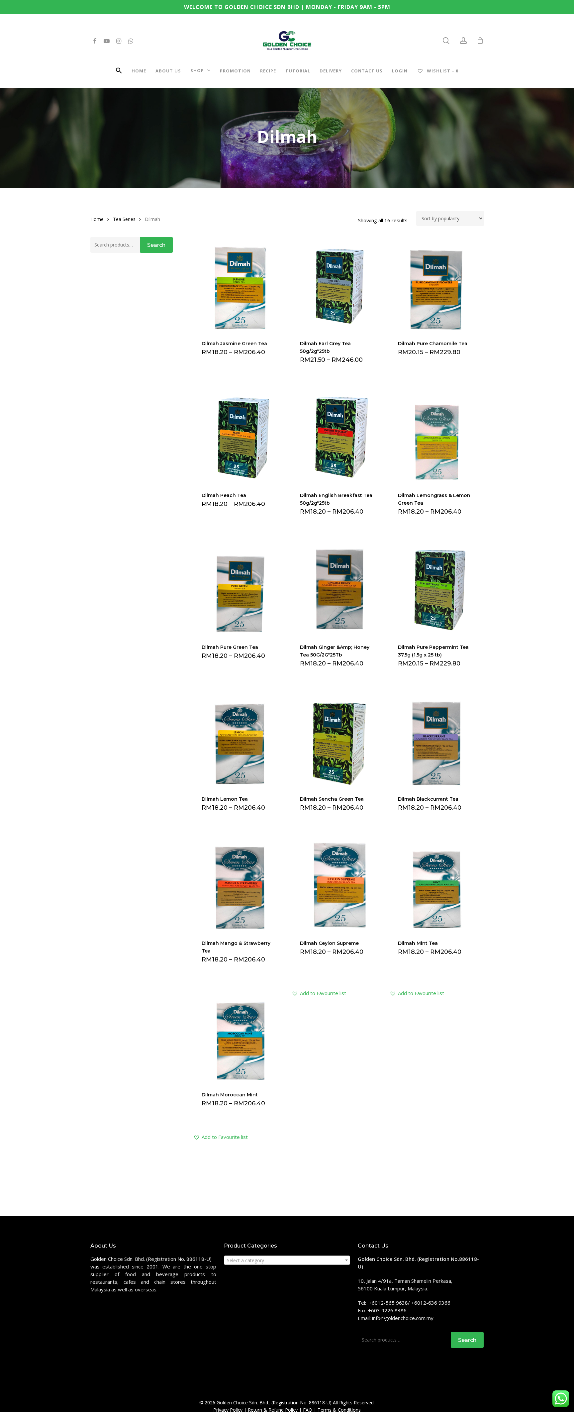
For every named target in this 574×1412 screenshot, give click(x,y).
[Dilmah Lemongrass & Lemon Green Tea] (436, 436)
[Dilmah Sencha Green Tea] (338, 740)
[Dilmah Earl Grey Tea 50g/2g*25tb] (338, 285)
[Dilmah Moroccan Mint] (240, 1036)
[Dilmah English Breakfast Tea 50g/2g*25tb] (338, 436)
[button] (319, 993)
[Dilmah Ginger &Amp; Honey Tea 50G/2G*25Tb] (338, 588)
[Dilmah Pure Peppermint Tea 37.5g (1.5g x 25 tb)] (436, 588)
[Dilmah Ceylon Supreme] (338, 884)
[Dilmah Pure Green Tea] (240, 588)
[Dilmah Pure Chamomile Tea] (436, 285)
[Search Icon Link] (119, 71)
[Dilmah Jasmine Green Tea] (240, 285)
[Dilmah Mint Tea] (436, 884)
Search (156, 245)
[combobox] (287, 1260)
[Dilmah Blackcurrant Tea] (436, 740)
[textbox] (286, 1260)
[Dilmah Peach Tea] (240, 436)
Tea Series (124, 219)
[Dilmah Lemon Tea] (240, 740)
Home (97, 219)
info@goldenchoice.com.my (402, 1318)
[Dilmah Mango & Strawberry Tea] (240, 884)
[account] (463, 40)
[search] (446, 40)
